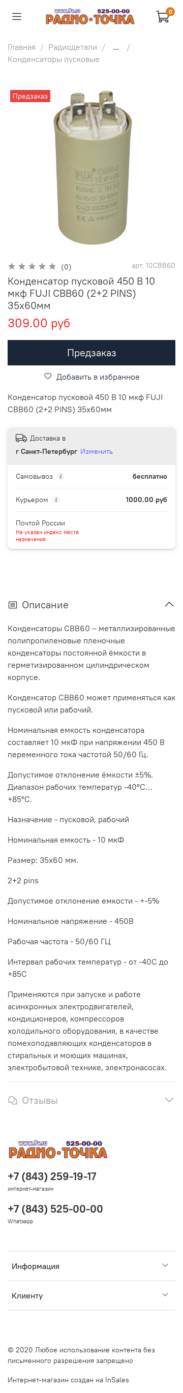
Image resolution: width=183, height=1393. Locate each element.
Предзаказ (91, 352)
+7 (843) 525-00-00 (55, 1209)
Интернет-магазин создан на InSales (68, 1379)
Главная (22, 47)
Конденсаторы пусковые (54, 59)
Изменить (96, 451)
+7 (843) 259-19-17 (52, 1176)
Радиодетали (72, 47)
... (116, 46)
